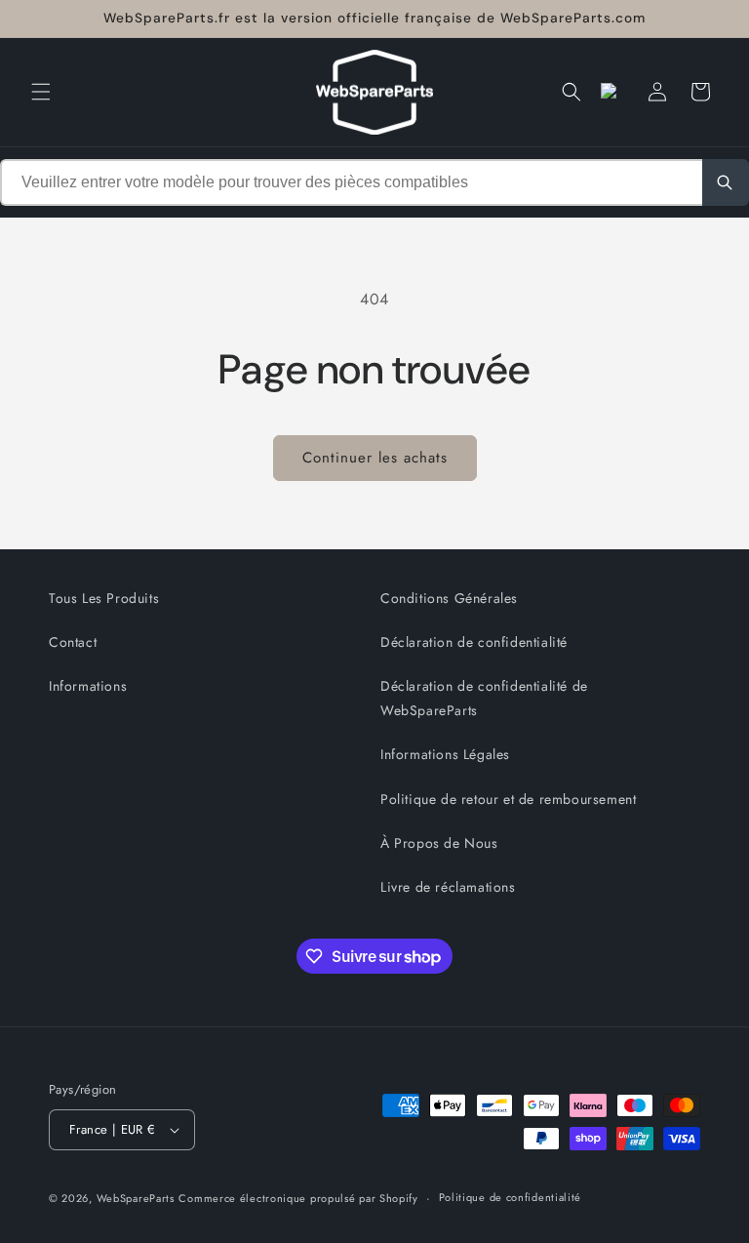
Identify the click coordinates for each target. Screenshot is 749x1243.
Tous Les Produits (104, 598)
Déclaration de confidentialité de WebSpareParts (484, 698)
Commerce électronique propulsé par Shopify (297, 1198)
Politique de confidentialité (510, 1197)
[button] (41, 91)
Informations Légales (445, 754)
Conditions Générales (449, 598)
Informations (88, 686)
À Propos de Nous (439, 843)
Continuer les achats (375, 457)
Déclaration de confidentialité (474, 642)
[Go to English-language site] (614, 91)
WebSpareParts (136, 1198)
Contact (73, 642)
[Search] (725, 182)
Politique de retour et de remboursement (508, 799)
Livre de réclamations (448, 887)
